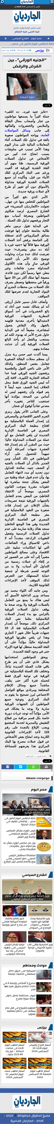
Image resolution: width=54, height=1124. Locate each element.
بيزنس (39, 50)
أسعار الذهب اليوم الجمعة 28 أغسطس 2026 (40, 1074)
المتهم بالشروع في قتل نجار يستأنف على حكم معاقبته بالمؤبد (20, 1011)
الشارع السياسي (34, 875)
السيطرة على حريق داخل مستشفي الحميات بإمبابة (22, 972)
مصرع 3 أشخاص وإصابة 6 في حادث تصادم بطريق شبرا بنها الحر (19, 986)
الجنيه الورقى (41, 756)
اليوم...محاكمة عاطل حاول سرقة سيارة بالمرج (21, 997)
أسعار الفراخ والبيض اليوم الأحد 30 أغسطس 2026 (40, 1048)
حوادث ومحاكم (35, 965)
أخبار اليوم (29, 756)
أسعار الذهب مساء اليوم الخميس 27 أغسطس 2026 (15, 1074)
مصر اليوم (39, 789)
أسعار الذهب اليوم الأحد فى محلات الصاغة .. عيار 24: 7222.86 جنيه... (14, 1049)
